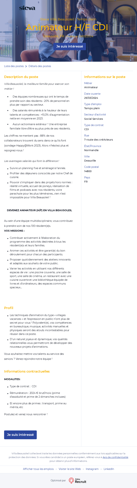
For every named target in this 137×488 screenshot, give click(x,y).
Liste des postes (14, 66)
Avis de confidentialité (115, 457)
